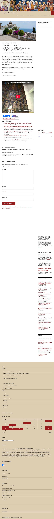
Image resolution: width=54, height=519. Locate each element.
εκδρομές (38, 454)
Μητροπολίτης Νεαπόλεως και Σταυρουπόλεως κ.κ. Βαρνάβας (16, 373)
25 (12, 428)
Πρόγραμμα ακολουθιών (8, 383)
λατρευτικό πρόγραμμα (6, 456)
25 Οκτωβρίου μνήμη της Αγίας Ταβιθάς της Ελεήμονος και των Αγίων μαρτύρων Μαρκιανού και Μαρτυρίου (17, 154)
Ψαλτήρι (3, 500)
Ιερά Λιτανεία (27, 450)
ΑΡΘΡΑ (4, 393)
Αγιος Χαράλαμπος (21, 450)
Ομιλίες (8, 452)
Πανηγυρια (22, 452)
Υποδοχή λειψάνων (19, 454)
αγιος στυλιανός (26, 454)
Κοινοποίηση (9, 118)
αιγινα (31, 454)
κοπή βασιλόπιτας (37, 455)
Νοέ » (50, 432)
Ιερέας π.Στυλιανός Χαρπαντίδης (45, 348)
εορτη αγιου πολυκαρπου (20, 455)
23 (48, 426)
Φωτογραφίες (6, 395)
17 (5, 426)
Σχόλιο (4, 169)
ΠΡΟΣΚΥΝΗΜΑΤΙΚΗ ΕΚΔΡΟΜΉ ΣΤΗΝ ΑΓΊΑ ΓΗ (15, 135)
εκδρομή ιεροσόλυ (48, 454)
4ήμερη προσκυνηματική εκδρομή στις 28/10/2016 (16, 139)
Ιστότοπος (4, 197)
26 (19, 428)
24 (5, 428)
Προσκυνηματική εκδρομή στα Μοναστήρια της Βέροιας (17, 123)
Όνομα (4, 186)
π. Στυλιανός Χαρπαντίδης (17, 456)
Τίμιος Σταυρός (5, 454)
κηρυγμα (31, 455)
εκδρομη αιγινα (4, 455)
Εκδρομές (14, 43)
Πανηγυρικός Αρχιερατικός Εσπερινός (30, 452)
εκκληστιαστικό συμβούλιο (11, 455)
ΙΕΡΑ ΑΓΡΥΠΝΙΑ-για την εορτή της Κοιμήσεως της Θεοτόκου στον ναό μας (44, 294)
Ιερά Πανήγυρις (34, 450)
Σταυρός (48, 452)
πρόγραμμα (41, 456)
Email (4, 192)
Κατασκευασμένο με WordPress (16, 517)
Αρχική (17, 16)
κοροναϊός (42, 455)
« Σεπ (3, 432)
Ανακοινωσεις (44, 16)
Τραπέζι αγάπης (11, 454)
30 (48, 428)
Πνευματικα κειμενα (7, 388)
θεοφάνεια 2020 (27, 455)
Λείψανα (3, 452)
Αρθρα (10, 43)
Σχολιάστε (26, 52)
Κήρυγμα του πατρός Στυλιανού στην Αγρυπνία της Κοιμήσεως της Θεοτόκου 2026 (45, 283)
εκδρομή (43, 454)
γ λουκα (33, 454)
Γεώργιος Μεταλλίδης (17, 52)
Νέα (3, 481)
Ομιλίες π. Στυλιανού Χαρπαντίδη (10, 385)
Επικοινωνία (50, 16)
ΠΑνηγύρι (17, 452)
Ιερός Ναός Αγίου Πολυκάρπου (10, 13)
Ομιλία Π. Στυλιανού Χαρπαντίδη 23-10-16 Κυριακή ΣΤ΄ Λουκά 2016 (16, 148)
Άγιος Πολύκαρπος (25, 449)
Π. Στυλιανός (12, 452)
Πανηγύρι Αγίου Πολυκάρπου (42, 452)
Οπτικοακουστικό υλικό (7, 485)
